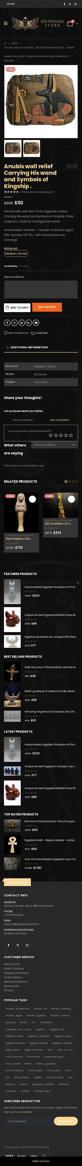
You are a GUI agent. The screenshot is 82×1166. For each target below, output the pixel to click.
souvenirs (11, 1097)
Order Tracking (13, 975)
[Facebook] (64, 4)
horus (68, 1076)
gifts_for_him (65, 1056)
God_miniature (14, 1063)
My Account (11, 992)
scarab (23, 1090)
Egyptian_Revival (15, 1049)
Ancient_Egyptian (36, 1021)
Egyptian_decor (14, 1042)
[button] (66, 481)
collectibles (46, 1028)
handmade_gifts (54, 1063)
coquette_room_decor (18, 1035)
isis (8, 1083)
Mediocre (56, 435)
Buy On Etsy (47, 307)
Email (36, 323)
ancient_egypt (14, 1021)
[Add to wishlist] (37, 521)
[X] (69, 4)
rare (70, 1083)
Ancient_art (40, 1015)
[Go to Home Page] (5, 43)
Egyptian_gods (62, 1042)
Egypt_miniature (33, 1056)
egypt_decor (13, 1056)
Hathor (28, 1070)
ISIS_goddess (22, 1083)
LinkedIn (22, 323)
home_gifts (53, 1076)
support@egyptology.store (21, 930)
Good (66, 435)
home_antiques (15, 1076)
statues (25, 1097)
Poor (51, 435)
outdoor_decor (55, 1083)
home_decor (35, 1076)
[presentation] (9, 102)
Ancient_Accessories (17, 1015)
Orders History (13, 983)
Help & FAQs (12, 970)
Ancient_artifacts (61, 1015)
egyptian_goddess (39, 1042)
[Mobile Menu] (7, 23)
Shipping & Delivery (16, 979)
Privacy (8, 997)
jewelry (38, 1083)
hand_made (13, 1070)
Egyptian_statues (62, 1049)
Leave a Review (23, 420)
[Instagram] (75, 4)
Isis (31, 520)
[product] (21, 505)
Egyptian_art (57, 1035)
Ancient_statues (60, 1021)
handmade (33, 1063)
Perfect (71, 435)
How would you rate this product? (30, 431)
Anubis (23, 1028)
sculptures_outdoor (43, 1090)
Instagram (27, 951)
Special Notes (14, 277)
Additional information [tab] (29, 347)
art (33, 1028)
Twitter (14, 323)
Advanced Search (15, 988)
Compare (41, 333)
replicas (10, 1090)
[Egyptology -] (26, 23)
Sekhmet (63, 1090)
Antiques (11, 1028)
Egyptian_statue (38, 1049)
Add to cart (19, 308)
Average (61, 435)
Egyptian (40, 1035)
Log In (11, 3)
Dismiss (45, 1161)
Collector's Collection (17, 520)
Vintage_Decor (42, 1097)
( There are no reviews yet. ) (37, 192)
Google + (29, 323)
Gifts (50, 1056)
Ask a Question (59, 420)
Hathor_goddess (46, 1070)
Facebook (7, 323)
